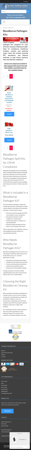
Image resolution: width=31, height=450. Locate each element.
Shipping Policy (4, 391)
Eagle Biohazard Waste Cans (9, 130)
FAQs (2, 383)
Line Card (3, 356)
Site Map (3, 354)
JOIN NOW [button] (7, 411)
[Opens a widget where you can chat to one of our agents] (19, 440)
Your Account (4, 381)
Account (25, 1)
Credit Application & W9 (6, 393)
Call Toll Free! (15, 17)
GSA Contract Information (7, 352)
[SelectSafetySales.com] (15, 6)
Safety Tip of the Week (15, 15)
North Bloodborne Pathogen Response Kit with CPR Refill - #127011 (9, 97)
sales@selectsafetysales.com (7, 435)
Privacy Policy (4, 385)
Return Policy (4, 387)
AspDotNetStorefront (8, 446)
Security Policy (4, 389)
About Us (3, 350)
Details (9, 114)
